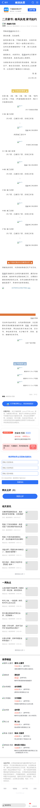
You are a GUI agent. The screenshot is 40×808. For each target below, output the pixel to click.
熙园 (10, 31)
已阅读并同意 (15, 478)
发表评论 (8, 805)
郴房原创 (9, 396)
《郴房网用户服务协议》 (19, 478)
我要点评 (20, 496)
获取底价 (33, 447)
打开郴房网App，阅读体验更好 (21, 404)
